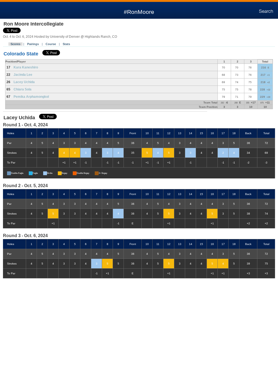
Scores (15, 44)
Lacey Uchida (24, 82)
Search (266, 11)
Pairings (33, 44)
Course (51, 44)
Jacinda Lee (23, 75)
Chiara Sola (22, 89)
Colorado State (22, 53)
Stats (66, 44)
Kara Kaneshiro (26, 67)
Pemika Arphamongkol (31, 97)
